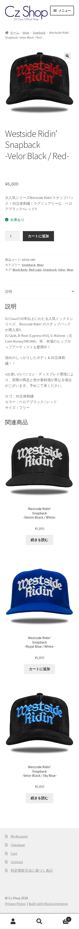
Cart (14, 853)
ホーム (14, 33)
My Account (19, 836)
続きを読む (39, 540)
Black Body (20, 270)
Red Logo (35, 270)
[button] (67, 55)
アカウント (13, 921)
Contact (17, 862)
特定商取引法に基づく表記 (32, 870)
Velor (61, 270)
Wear (26, 33)
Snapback (39, 33)
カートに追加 (38, 236)
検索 (39, 921)
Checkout (18, 845)
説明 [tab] (8, 291)
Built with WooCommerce (48, 903)
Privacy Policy (15, 903)
